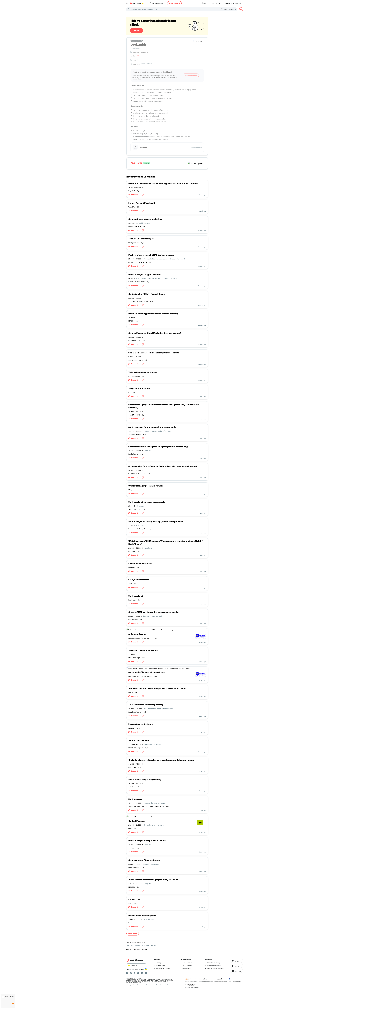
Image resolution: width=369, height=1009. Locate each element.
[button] (236, 961)
